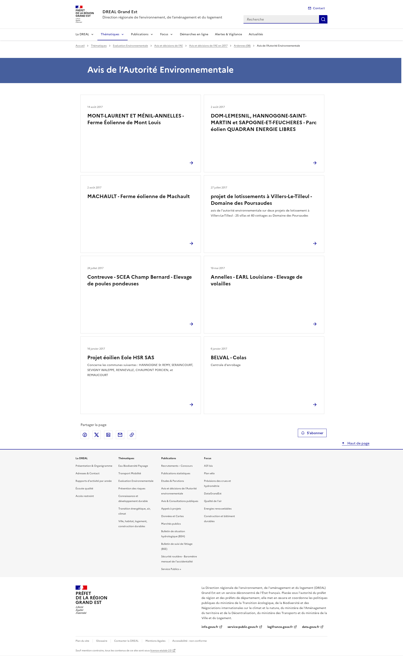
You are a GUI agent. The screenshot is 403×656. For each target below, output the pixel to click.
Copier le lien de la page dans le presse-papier (132, 435)
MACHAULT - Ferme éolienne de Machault (138, 196)
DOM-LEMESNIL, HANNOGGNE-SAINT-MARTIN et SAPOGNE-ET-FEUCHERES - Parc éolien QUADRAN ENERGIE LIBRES (264, 122)
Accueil (80, 46)
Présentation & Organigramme (94, 466)
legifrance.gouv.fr (280, 627)
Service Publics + (171, 569)
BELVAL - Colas (228, 357)
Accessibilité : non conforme (189, 641)
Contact (319, 8)
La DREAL (82, 34)
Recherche (323, 19)
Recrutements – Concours (176, 466)
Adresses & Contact (87, 473)
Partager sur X (96, 435)
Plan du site (82, 641)
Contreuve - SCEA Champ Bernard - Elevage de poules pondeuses (139, 280)
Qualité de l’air (213, 501)
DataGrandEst (212, 493)
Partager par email (120, 435)
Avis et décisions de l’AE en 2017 (208, 46)
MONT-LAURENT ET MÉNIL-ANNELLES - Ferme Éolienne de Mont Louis (135, 119)
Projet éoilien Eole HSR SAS (120, 357)
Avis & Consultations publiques (179, 501)
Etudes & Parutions (172, 481)
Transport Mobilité (129, 473)
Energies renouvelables (218, 509)
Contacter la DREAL (126, 641)
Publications (139, 34)
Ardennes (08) (242, 46)
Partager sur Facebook (85, 435)
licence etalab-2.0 (160, 650)
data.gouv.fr (310, 627)
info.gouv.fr (210, 627)
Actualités (256, 34)
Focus (164, 34)
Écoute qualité (84, 488)
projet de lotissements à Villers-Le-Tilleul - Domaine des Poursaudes (261, 200)
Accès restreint (85, 496)
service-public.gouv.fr (243, 627)
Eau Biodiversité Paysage (133, 466)
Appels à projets (171, 509)
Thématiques (110, 34)
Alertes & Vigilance (228, 34)
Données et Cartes (172, 516)
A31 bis (208, 466)
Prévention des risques (131, 488)
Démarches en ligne (194, 34)
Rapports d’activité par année (94, 481)
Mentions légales (155, 641)
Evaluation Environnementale (130, 46)
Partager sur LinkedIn (108, 435)
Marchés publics (171, 524)
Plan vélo (209, 473)
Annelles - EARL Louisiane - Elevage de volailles (256, 280)
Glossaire (101, 641)
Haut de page (358, 443)
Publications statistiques (175, 473)
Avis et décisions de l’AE (168, 46)
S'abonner (315, 432)
